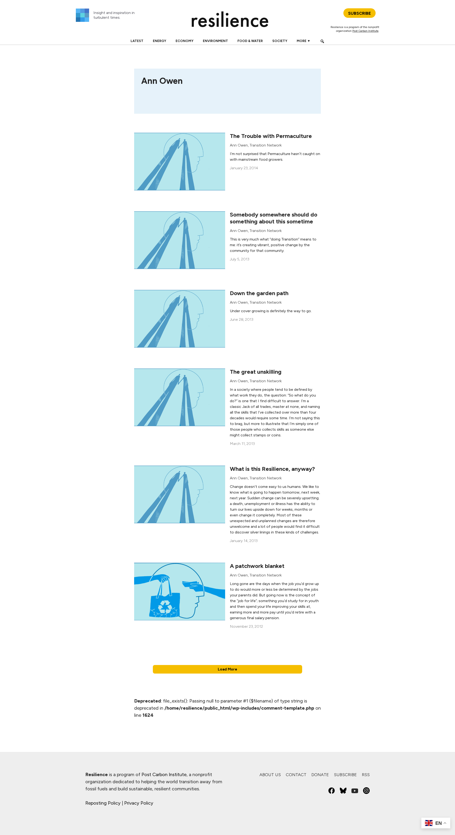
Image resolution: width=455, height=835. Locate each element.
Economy (184, 41)
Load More (227, 669)
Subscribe (345, 774)
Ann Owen (239, 145)
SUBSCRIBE (359, 13)
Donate (320, 774)
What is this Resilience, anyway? (272, 468)
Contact (296, 774)
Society (279, 41)
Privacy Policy (138, 803)
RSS (366, 774)
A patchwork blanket (257, 565)
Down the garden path (259, 293)
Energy (159, 41)
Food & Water (250, 41)
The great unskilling (256, 371)
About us (270, 774)
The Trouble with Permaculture (271, 135)
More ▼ (303, 41)
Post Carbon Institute (365, 31)
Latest (137, 41)
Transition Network (266, 145)
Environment (215, 41)
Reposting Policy (103, 803)
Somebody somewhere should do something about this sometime (273, 218)
